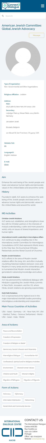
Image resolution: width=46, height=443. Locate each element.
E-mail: (7, 162)
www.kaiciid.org (38, 439)
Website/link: (9, 143)
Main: (8, 104)
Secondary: (10, 110)
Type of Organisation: (12, 84)
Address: (7, 101)
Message (36, 35)
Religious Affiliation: (11, 94)
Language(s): (9, 152)
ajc (5, 146)
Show (6, 164)
